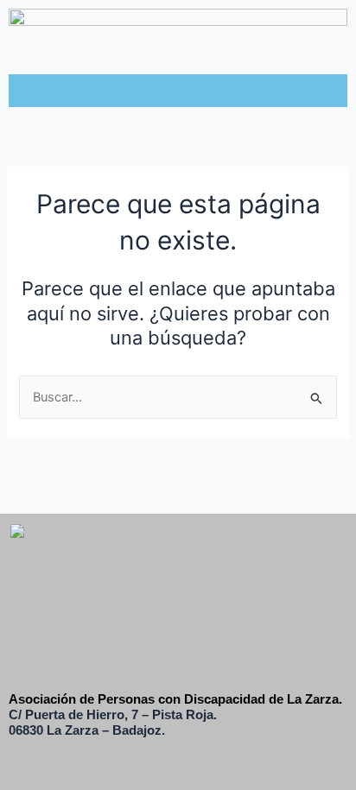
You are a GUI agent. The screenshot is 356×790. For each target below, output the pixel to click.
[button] (178, 90)
